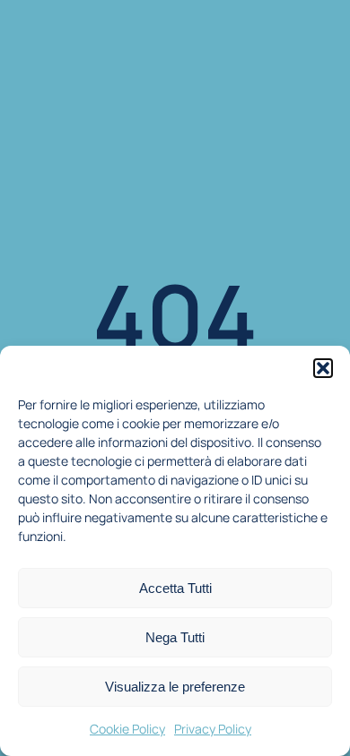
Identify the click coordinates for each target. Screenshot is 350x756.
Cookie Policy (127, 728)
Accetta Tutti (175, 588)
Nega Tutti (175, 637)
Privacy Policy (212, 728)
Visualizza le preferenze (175, 686)
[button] (323, 368)
